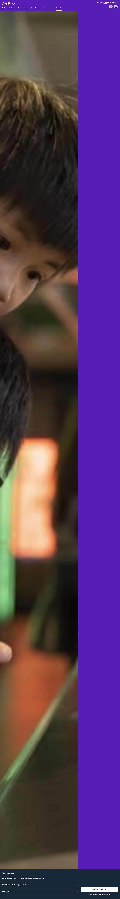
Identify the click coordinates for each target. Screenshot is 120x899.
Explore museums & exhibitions (29, 8)
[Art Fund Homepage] (9, 3)
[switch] (105, 3)
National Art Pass (8, 8)
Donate (59, 8)
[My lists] (110, 6)
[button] (99, 889)
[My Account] (116, 6)
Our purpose (48, 8)
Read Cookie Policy (10, 878)
